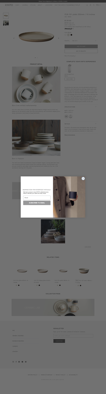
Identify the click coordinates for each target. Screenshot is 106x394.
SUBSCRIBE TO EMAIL (37, 203)
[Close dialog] (83, 178)
